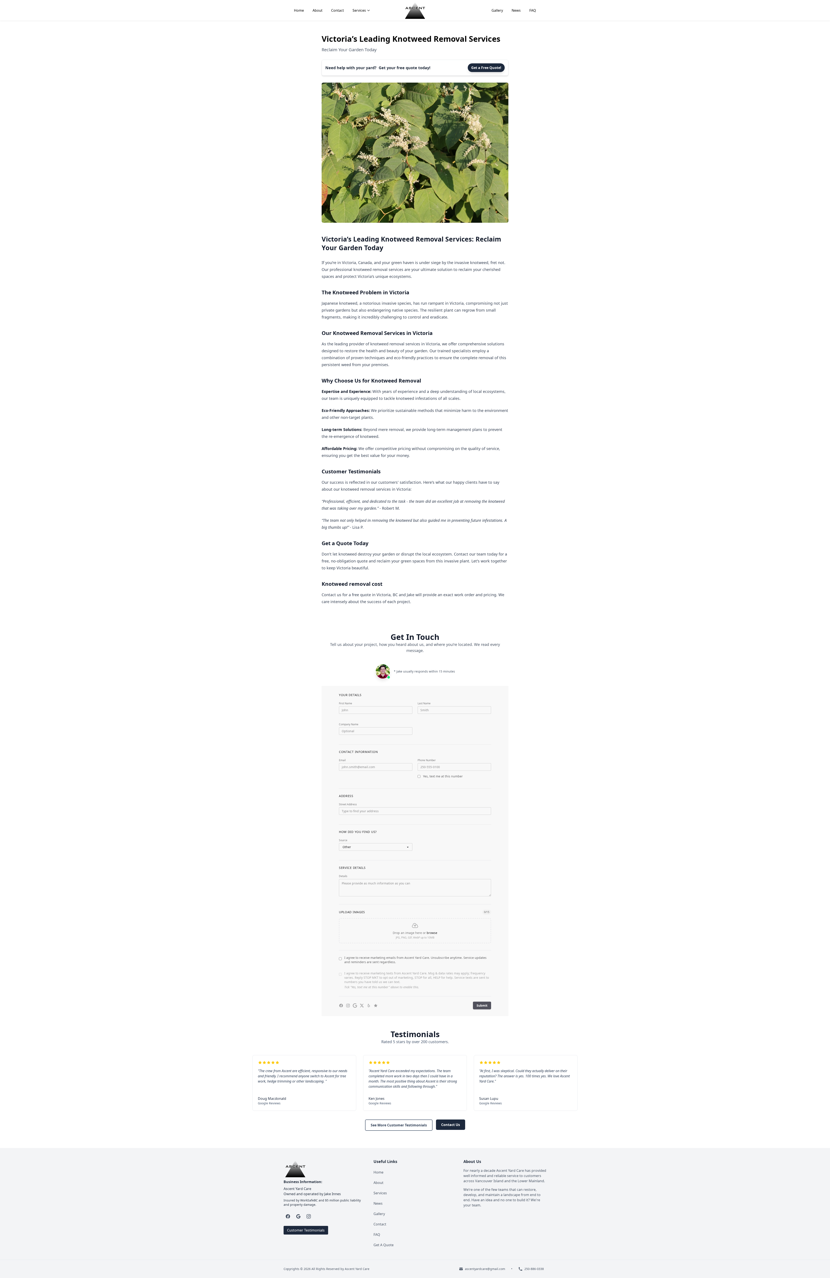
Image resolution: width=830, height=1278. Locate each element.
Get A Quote (384, 1245)
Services (380, 1193)
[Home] (415, 10)
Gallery (497, 10)
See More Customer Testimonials (399, 1125)
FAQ (532, 10)
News (516, 10)
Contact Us (450, 1124)
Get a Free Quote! (486, 67)
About (317, 10)
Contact (337, 10)
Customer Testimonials (306, 1230)
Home (299, 10)
